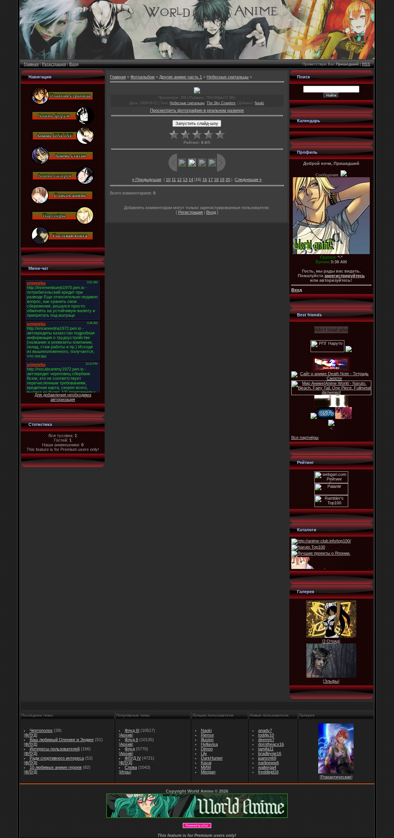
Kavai (206, 762)
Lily (204, 753)
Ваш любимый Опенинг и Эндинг (62, 739)
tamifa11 (266, 749)
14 (191, 179)
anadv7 (265, 730)
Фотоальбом (142, 77)
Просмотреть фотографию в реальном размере (197, 110)
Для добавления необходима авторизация (63, 397)
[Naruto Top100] (308, 547)
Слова (131, 767)
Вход (73, 64)
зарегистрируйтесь (344, 275)
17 (210, 179)
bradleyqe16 (269, 753)
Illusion (207, 739)
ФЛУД (30, 735)
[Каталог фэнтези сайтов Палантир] (331, 493)
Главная (31, 64)
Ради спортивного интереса (57, 758)
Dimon (207, 749)
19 (222, 179)
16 (204, 179)
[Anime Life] (314, 417)
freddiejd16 (268, 772)
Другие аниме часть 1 (180, 77)
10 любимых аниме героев (56, 767)
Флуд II (131, 739)
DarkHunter (212, 758)
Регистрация (54, 64)
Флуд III (132, 730)
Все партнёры (305, 437)
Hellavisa (209, 744)
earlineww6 (268, 762)
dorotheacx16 (271, 744)
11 (174, 179)
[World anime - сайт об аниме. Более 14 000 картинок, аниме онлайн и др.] (197, 816)
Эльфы (331, 681)
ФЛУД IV (133, 758)
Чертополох (41, 730)
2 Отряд (331, 641)
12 (179, 179)
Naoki (259, 103)
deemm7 (266, 739)
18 (216, 179)
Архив (126, 735)
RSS (366, 64)
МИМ (206, 767)
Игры (125, 772)
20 (227, 179)
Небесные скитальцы (228, 77)
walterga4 (267, 767)
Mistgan (208, 772)
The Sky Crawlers (221, 103)
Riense (207, 735)
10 (168, 179)
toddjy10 (266, 735)
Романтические (336, 777)
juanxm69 (267, 758)
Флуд (130, 749)
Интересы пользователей (55, 749)
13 (185, 179)
